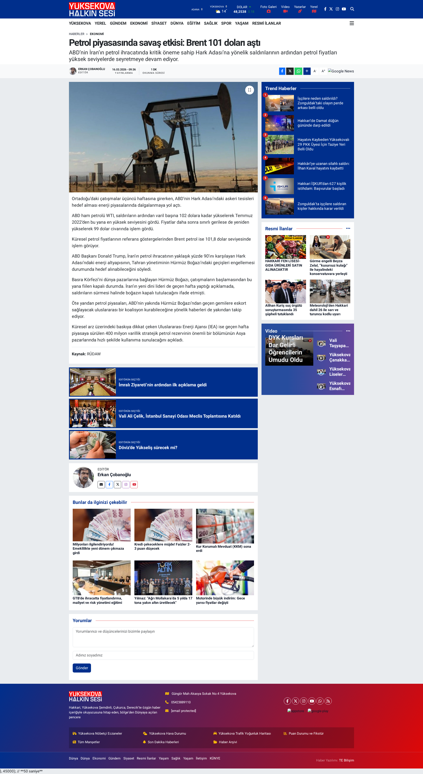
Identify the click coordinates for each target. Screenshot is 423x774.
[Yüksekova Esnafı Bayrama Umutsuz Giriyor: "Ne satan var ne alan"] (321, 385)
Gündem (114, 758)
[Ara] (352, 9)
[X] (295, 701)
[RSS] (328, 701)
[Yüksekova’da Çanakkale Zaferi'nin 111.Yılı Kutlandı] (321, 357)
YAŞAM (242, 23)
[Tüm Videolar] (348, 331)
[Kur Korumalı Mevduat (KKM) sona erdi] (225, 525)
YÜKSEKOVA (80, 23)
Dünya (73, 758)
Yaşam (164, 758)
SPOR (226, 23)
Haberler (76, 34)
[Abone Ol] (341, 71)
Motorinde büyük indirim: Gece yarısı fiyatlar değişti (220, 600)
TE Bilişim (346, 760)
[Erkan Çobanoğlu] (83, 477)
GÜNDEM (118, 23)
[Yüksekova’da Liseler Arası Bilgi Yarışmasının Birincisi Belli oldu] (321, 371)
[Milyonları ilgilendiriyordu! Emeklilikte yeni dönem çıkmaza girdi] (102, 525)
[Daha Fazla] (307, 71)
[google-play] (318, 710)
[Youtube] (134, 484)
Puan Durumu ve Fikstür (306, 733)
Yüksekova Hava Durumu (167, 733)
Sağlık (175, 758)
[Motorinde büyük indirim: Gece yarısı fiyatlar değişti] (225, 577)
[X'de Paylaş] (290, 71)
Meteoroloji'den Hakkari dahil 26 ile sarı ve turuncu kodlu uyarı (329, 309)
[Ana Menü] (352, 23)
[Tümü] (348, 228)
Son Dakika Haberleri (163, 742)
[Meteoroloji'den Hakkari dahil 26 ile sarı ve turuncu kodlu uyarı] (330, 291)
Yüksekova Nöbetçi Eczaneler (100, 733)
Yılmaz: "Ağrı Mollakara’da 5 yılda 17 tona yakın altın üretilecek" (163, 600)
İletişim (201, 758)
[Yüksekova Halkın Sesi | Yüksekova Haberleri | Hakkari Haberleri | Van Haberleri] (92, 9)
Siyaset (128, 758)
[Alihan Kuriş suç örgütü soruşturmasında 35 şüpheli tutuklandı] (285, 291)
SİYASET (159, 23)
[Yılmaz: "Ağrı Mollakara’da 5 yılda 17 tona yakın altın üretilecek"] (163, 577)
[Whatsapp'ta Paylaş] (298, 71)
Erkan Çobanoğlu (114, 474)
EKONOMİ (139, 23)
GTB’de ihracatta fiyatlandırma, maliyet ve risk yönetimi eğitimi (97, 600)
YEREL (100, 23)
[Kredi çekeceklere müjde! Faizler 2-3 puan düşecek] (163, 525)
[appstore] (295, 710)
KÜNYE (215, 758)
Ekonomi (97, 34)
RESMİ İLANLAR (266, 23)
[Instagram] (126, 484)
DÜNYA (177, 23)
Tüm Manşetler (89, 742)
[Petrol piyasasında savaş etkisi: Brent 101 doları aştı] (163, 137)
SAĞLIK (210, 23)
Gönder (82, 668)
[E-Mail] (101, 484)
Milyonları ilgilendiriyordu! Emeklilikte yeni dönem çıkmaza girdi (98, 548)
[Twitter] (117, 484)
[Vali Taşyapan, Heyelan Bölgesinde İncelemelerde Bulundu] (321, 343)
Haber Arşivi (228, 742)
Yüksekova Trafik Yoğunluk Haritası (245, 733)
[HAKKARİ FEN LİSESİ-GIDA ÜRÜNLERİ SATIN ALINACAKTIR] (285, 247)
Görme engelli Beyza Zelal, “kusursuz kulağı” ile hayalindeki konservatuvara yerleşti (329, 267)
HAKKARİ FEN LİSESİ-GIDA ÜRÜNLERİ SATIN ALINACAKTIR (283, 265)
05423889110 (181, 702)
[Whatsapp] (320, 701)
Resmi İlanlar (146, 758)
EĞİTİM (193, 23)
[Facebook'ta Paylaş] (282, 71)
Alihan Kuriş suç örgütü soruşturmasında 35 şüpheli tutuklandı (283, 309)
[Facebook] (109, 484)
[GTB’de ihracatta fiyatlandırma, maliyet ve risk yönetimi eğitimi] (102, 577)
